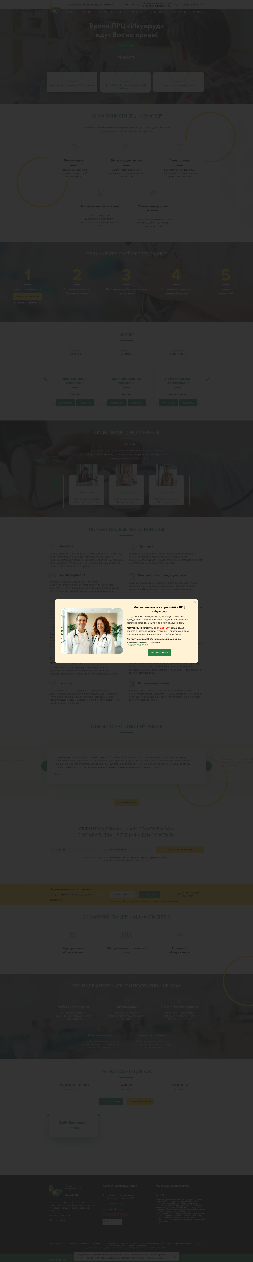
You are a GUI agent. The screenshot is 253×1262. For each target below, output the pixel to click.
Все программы (159, 652)
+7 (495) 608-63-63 (137, 645)
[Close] (195, 602)
